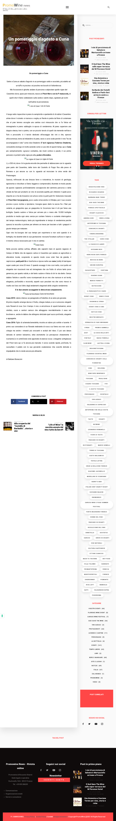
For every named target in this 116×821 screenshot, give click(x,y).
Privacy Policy (29, 817)
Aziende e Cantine (18, 43)
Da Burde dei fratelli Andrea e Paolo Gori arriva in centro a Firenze (101, 94)
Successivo (59, 422)
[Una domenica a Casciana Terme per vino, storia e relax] (84, 81)
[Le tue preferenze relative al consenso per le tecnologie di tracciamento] (2, 616)
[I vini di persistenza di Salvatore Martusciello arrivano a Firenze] (84, 53)
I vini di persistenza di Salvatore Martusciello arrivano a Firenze (101, 51)
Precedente (18, 421)
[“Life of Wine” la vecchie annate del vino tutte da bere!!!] (69, 426)
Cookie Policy (41, 817)
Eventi (107, 85)
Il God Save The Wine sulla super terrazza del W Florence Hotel (101, 66)
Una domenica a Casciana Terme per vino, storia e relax (101, 80)
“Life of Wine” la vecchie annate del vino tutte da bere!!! (54, 427)
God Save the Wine (102, 73)
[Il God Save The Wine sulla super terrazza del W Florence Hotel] (84, 68)
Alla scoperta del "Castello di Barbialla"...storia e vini (23, 427)
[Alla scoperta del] (7, 426)
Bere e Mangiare (102, 59)
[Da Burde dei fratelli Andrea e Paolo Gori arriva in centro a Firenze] (84, 96)
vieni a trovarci (97, 163)
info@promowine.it (60, 817)
